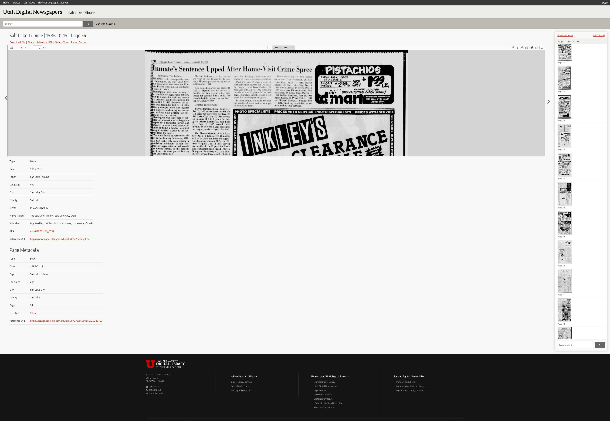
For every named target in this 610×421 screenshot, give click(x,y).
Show (33, 312)
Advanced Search (105, 23)
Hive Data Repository (324, 407)
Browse (16, 2)
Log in (605, 2)
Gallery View (62, 42)
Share (31, 42)
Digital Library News (323, 398)
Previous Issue (565, 35)
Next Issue (599, 35)
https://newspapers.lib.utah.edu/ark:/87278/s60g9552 (60, 238)
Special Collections (239, 386)
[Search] (88, 24)
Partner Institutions (405, 381)
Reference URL (44, 42)
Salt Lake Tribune (81, 12)
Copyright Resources (241, 390)
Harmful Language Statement (53, 2)
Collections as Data (323, 394)
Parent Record (79, 42)
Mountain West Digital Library (410, 386)
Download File (17, 42)
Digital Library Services (241, 381)
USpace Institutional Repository (329, 403)
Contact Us (29, 2)
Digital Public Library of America (411, 390)
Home (6, 2)
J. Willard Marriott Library (158, 374)
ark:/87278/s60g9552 (42, 231)
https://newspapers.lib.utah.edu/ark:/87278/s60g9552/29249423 (66, 320)
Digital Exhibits (321, 390)
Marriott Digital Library (324, 381)
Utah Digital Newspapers (325, 386)
